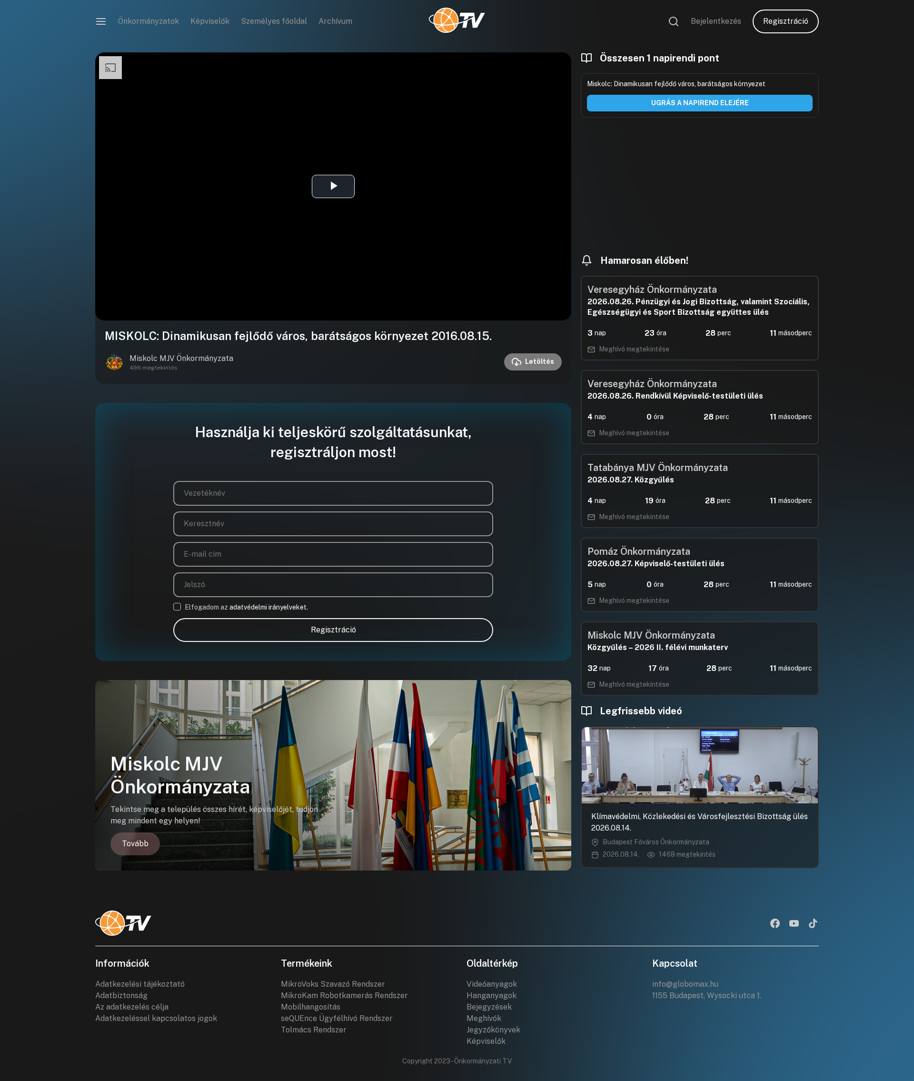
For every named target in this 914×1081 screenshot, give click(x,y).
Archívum (335, 21)
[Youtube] (794, 924)
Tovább (135, 843)
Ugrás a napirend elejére (700, 103)
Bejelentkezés (716, 21)
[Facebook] (775, 924)
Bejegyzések (489, 1006)
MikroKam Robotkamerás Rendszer (344, 995)
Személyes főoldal (274, 21)
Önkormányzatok (148, 21)
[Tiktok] (813, 924)
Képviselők (209, 21)
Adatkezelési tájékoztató (140, 984)
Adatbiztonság (121, 995)
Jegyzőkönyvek (493, 1029)
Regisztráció (785, 21)
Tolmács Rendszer (314, 1029)
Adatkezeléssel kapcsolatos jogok (156, 1018)
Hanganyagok (492, 995)
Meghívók (484, 1018)
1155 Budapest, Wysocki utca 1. (706, 995)
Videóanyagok (492, 984)
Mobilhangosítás (310, 1006)
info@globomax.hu (685, 984)
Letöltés (539, 361)
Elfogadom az (246, 607)
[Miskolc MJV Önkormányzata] (114, 361)
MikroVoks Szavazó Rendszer (333, 984)
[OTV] (457, 21)
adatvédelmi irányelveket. (268, 607)
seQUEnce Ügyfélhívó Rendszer (337, 1018)
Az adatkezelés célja (132, 1006)
